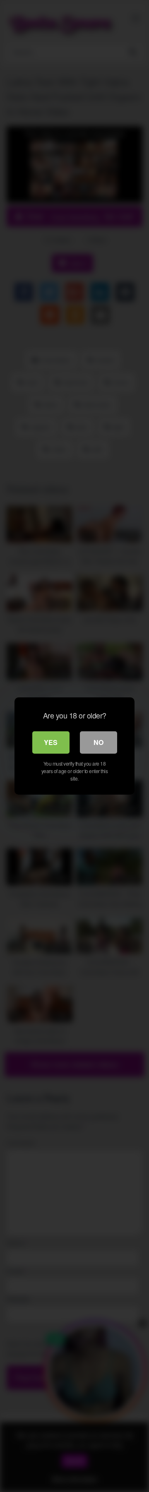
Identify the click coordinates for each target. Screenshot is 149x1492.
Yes (51, 742)
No (98, 742)
